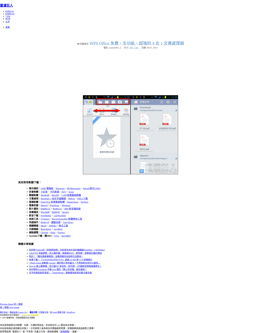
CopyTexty (68, 222)
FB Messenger (74, 188)
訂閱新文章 (43, 312)
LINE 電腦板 (47, 188)
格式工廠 (63, 225)
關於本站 (4, 312)
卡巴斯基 (54, 192)
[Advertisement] (130, 71)
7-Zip (7, 16)
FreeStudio (46, 215)
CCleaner (45, 219)
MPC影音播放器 (72, 209)
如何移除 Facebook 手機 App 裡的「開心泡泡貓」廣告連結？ (58, 269)
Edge (53, 232)
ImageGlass (72, 202)
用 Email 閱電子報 (57, 312)
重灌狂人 (6, 5)
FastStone (54, 205)
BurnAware (46, 229)
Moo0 (43, 225)
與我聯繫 (64, 331)
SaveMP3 (66, 236)
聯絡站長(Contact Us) (18, 312)
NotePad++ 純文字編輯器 (53, 198)
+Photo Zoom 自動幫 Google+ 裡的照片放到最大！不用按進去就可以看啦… (64, 263)
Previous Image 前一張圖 (11, 304)
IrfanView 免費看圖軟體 (53, 202)
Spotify (65, 212)
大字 (7, 22)
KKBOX (56, 212)
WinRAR (45, 195)
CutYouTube (59, 215)
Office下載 (82, 198)
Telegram (60, 188)
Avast (71, 192)
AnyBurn (58, 229)
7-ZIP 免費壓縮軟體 (71, 195)
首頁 (7, 27)
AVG (63, 192)
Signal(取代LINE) (91, 188)
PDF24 (71, 198)
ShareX (44, 205)
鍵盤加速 (55, 222)
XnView (84, 202)
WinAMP (45, 212)
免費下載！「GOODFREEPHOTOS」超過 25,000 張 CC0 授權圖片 (60, 260)
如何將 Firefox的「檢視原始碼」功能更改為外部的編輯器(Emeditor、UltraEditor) (67, 250)
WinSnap (66, 205)
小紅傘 (44, 192)
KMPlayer (9, 14)
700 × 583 (134, 48)
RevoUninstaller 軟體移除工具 (67, 219)
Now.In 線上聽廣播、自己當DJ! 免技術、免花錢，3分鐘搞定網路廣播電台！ (65, 266)
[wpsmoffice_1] (130, 173)
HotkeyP (45, 222)
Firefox (61, 232)
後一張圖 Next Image (9, 307)
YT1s (56, 236)
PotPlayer (9, 11)
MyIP (7, 18)
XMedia (52, 225)
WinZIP (55, 195)
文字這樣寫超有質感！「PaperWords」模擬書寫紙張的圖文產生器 (60, 273)
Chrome (44, 232)
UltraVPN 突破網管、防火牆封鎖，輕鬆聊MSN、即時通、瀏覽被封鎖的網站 (65, 253)
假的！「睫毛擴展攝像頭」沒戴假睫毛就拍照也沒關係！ (56, 256)
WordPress (71, 312)
